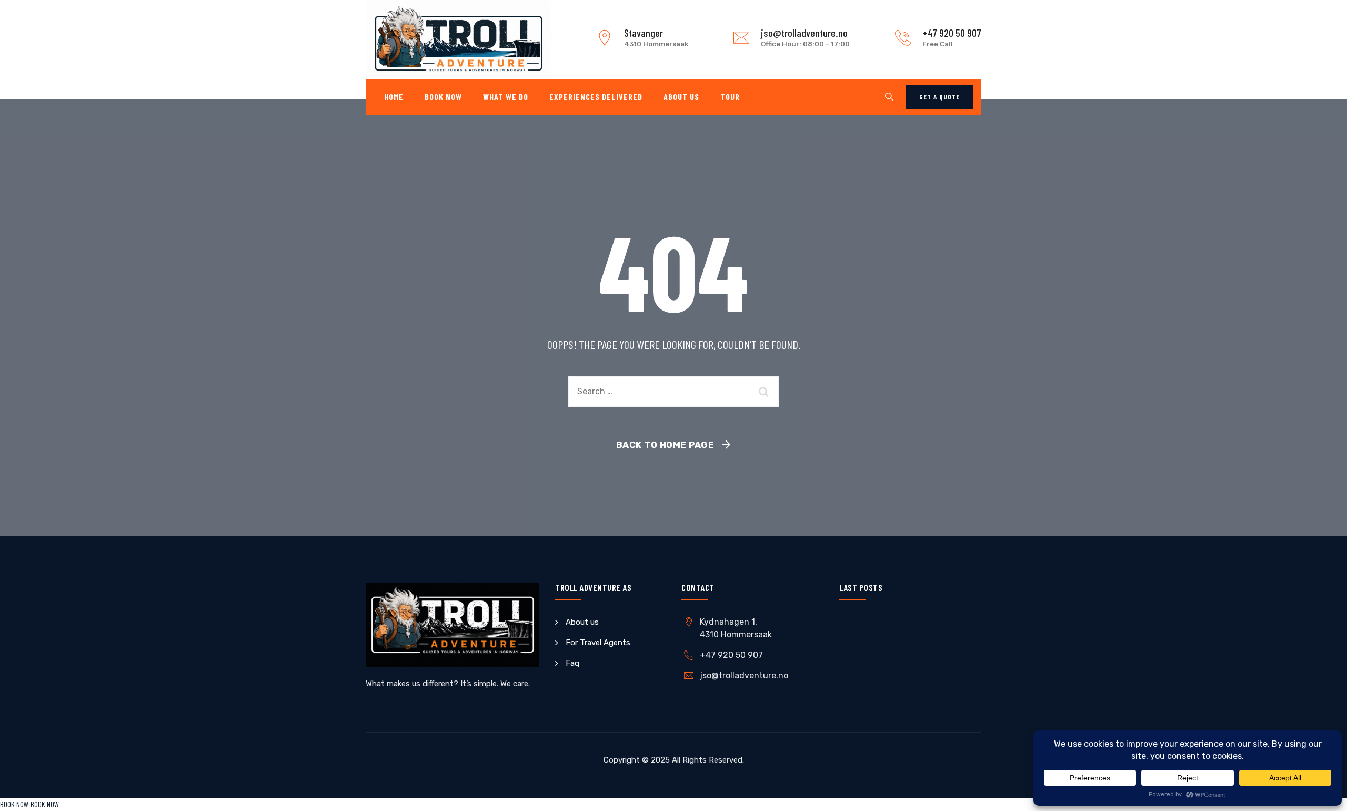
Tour (730, 97)
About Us (681, 97)
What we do (505, 97)
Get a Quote (939, 97)
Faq (572, 663)
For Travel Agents (598, 642)
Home (394, 97)
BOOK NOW (14, 804)
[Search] (889, 97)
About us (582, 622)
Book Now (443, 97)
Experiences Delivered (595, 97)
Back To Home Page (665, 444)
